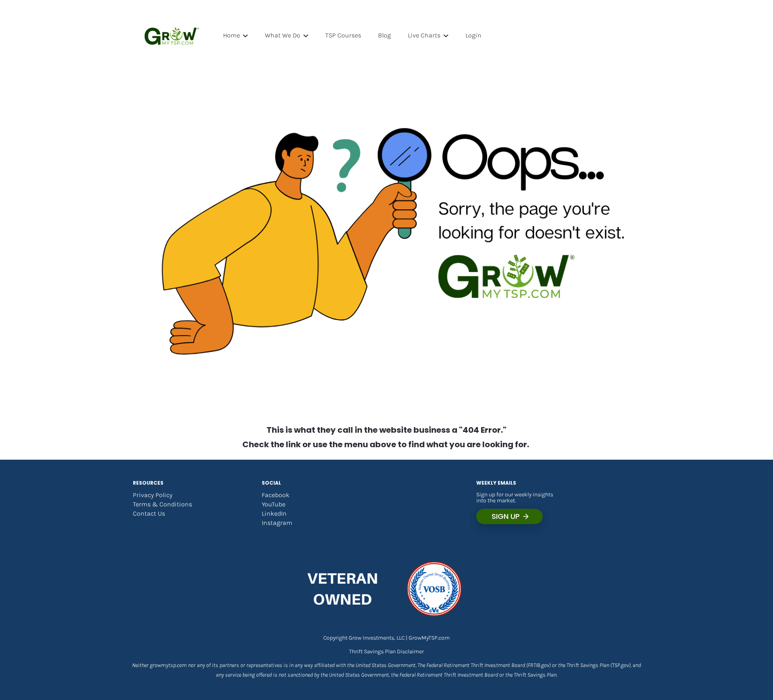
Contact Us (149, 513)
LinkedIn (274, 513)
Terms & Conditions (162, 504)
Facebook (275, 495)
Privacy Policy (152, 495)
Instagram (277, 523)
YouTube (273, 504)
